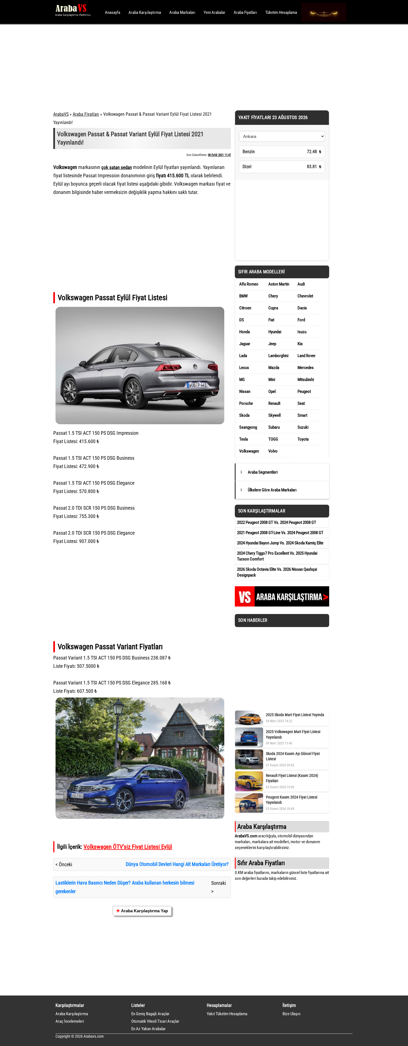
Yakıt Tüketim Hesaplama (227, 1013)
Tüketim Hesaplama (281, 12)
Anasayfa (112, 12)
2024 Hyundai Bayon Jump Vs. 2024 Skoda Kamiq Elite (280, 542)
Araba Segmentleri (263, 472)
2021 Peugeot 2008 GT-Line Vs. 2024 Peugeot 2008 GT (280, 532)
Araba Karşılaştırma (145, 12)
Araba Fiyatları (245, 12)
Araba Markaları (182, 12)
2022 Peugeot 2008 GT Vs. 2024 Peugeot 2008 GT (276, 522)
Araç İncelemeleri (70, 1021)
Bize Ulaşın (291, 1013)
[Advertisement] (196, 66)
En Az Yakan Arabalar (148, 1028)
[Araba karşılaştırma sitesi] (282, 605)
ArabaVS (61, 114)
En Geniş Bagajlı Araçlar (150, 1013)
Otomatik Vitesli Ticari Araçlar (155, 1021)
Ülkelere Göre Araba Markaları (272, 489)
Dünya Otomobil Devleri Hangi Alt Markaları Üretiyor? (177, 864)
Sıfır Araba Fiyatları (261, 862)
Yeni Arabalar (214, 12)
